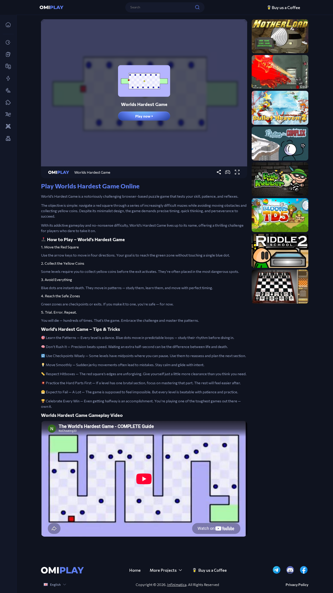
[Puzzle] (7, 102)
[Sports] (7, 114)
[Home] (7, 25)
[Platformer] (7, 90)
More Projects (163, 570)
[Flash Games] (7, 78)
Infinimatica (176, 584)
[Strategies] (7, 126)
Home (135, 570)
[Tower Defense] (7, 138)
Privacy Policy (297, 584)
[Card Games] (7, 54)
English (55, 584)
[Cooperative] (7, 66)
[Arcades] (7, 42)
